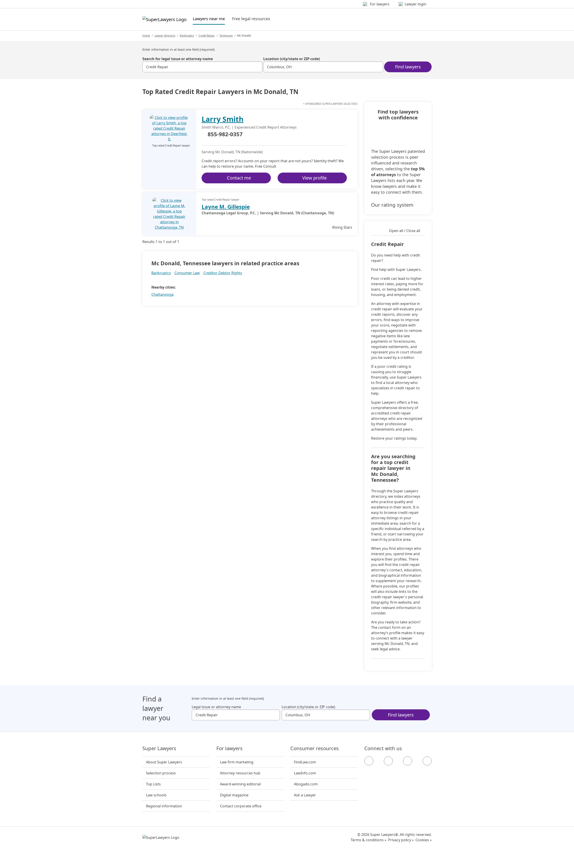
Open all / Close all (404, 230)
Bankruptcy (187, 35)
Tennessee (226, 35)
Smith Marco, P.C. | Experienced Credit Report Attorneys (249, 127)
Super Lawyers (159, 748)
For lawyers (229, 748)
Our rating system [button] (392, 205)
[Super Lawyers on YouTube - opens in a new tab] (407, 760)
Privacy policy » (401, 839)
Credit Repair (206, 35)
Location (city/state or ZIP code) (291, 58)
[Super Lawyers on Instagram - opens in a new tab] (388, 760)
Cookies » (423, 839)
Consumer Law (187, 272)
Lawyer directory (164, 35)
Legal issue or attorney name (216, 706)
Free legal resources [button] (251, 18)
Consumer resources (314, 748)
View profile (314, 178)
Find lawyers (408, 67)
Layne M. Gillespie (226, 206)
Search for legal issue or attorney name (177, 58)
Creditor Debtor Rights (222, 272)
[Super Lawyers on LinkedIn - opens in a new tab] (427, 760)
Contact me (239, 178)
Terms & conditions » (368, 839)
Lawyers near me (209, 18)
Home (146, 35)
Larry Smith (223, 119)
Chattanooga (162, 294)
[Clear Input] (257, 67)
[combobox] (202, 66)
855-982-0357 (225, 134)
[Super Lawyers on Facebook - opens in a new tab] (368, 760)
